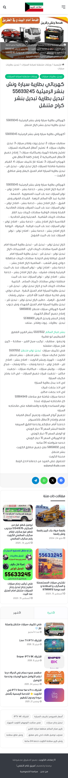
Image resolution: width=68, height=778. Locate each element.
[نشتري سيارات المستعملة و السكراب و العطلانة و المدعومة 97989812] (50, 564)
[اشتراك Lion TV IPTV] (54, 645)
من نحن (44, 771)
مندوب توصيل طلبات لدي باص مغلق (45, 735)
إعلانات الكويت (46, 760)
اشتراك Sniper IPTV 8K (29, 656)
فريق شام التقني (26, 765)
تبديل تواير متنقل (31, 350)
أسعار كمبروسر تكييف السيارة (48, 716)
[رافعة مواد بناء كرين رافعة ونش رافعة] (50, 516)
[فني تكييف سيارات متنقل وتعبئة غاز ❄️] (54, 629)
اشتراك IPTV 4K (21, 716)
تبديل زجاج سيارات (54, 723)
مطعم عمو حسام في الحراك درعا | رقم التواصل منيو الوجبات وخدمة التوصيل (23, 676)
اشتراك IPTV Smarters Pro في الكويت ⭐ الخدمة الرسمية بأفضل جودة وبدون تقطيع (23, 694)
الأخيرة (51, 612)
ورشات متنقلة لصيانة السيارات (36, 64)
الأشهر (17, 612)
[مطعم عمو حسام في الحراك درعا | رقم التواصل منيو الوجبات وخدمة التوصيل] (54, 678)
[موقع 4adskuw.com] (34, 7)
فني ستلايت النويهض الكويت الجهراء (24, 723)
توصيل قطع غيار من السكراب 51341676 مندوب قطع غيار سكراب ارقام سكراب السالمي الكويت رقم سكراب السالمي (18, 532)
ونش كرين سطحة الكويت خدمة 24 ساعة (43, 741)
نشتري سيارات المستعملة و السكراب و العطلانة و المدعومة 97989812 (51, 586)
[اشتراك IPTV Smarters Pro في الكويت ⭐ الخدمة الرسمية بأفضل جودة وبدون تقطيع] (54, 695)
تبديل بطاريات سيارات (52, 76)
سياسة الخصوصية (29, 771)
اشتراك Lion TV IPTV (30, 640)
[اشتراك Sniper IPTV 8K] (54, 661)
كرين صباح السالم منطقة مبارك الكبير (45, 729)
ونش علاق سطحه (14, 735)
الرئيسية (57, 64)
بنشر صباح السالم (55, 332)
